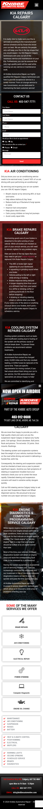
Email (4, 131)
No (12, 142)
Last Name (6, 115)
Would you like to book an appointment (15, 139)
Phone (4, 123)
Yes (5, 142)
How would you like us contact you (14, 144)
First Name (6, 107)
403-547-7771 (27, 101)
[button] (36, 5)
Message (5, 150)
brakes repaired (28, 256)
